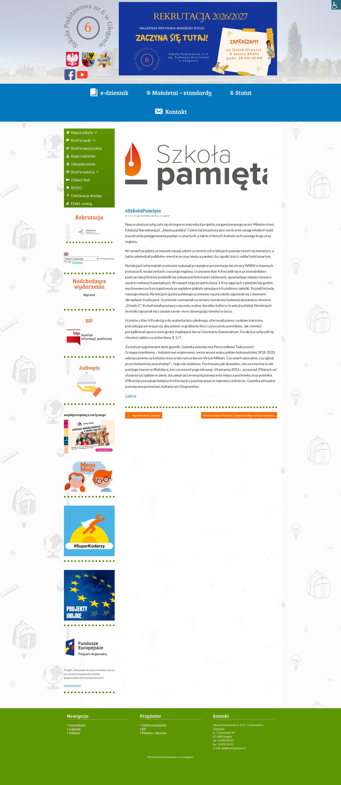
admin (166, 215)
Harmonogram (72, 685)
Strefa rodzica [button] (83, 172)
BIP (144, 729)
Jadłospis (74, 732)
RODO (76, 187)
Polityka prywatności (154, 725)
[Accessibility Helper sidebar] (336, 4)
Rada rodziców (83, 156)
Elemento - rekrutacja (154, 732)
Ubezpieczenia (83, 164)
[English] (66, 253)
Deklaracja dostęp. (86, 195)
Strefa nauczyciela (86, 148)
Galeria (130, 395)
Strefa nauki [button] (81, 140)
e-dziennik (75, 729)
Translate (77, 262)
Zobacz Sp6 (80, 179)
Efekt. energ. (82, 203)
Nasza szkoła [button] (82, 132)
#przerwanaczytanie (143, 415)
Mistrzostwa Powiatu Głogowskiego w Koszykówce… (242, 415)
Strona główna (77, 725)
